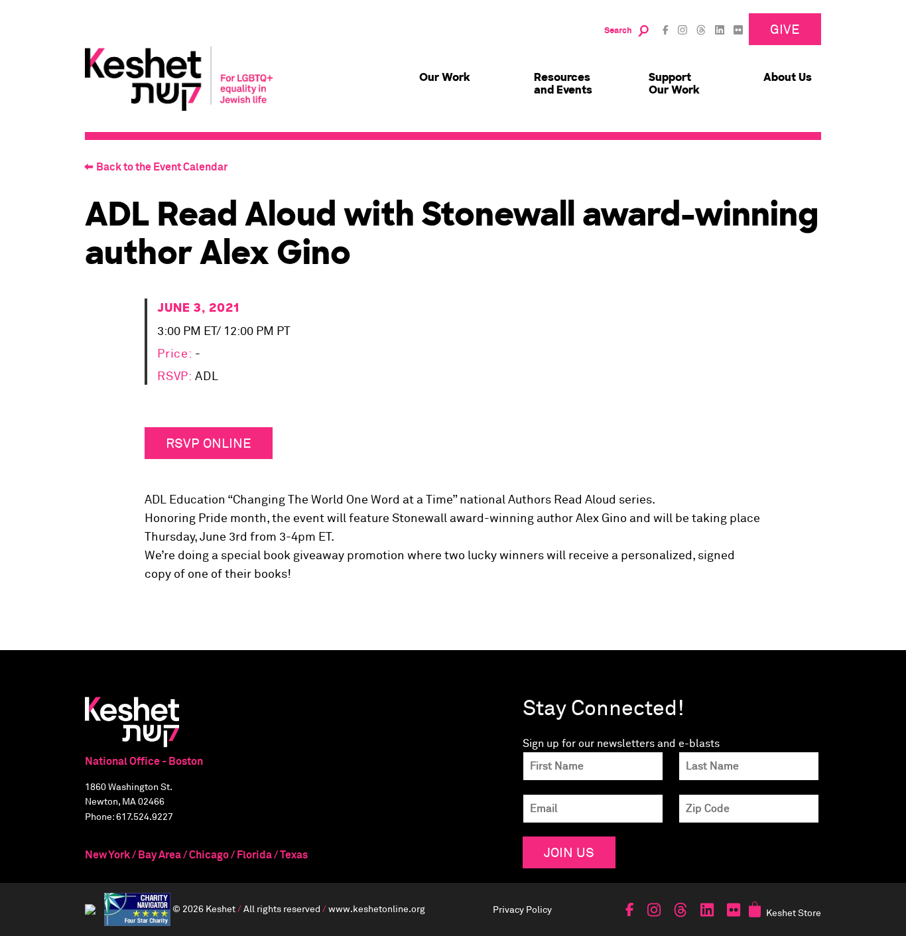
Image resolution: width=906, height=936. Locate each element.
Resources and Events (563, 83)
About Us (787, 77)
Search (618, 31)
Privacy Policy (522, 909)
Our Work (444, 77)
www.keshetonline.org (376, 908)
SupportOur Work (674, 83)
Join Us (569, 852)
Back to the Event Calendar (161, 167)
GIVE (785, 29)
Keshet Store (793, 912)
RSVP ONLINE (208, 443)
